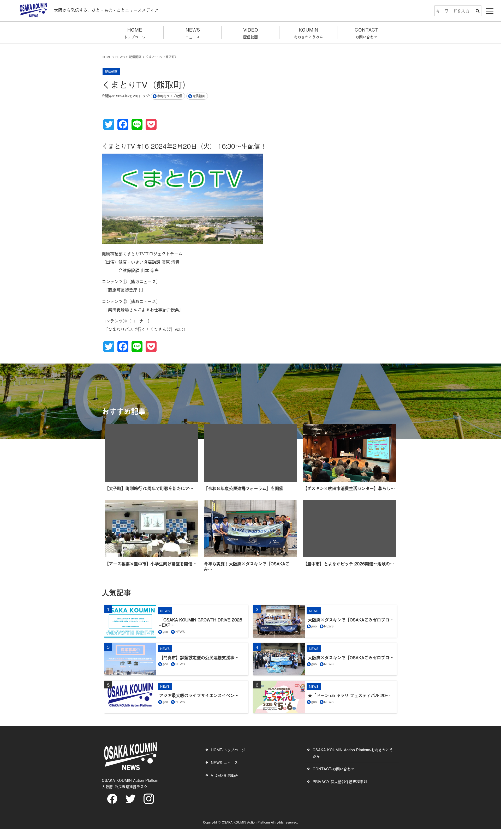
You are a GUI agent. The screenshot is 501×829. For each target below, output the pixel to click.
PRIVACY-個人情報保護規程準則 (340, 781)
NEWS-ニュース (224, 762)
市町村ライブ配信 (169, 96)
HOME (106, 57)
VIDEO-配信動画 (224, 775)
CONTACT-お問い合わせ (333, 768)
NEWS (120, 57)
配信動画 (135, 57)
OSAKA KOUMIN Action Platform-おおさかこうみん (353, 753)
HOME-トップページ (228, 749)
